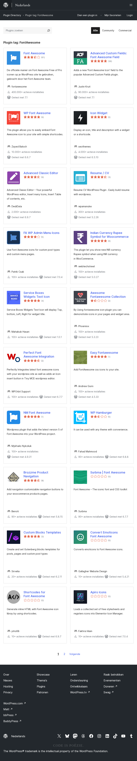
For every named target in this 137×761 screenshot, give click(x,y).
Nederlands (18, 736)
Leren (73, 674)
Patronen (42, 692)
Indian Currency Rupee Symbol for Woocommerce (109, 234)
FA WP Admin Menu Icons (41, 233)
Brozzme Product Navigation (36, 474)
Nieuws (7, 680)
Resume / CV (99, 173)
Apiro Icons (98, 592)
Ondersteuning (79, 680)
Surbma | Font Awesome (107, 472)
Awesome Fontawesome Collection (108, 294)
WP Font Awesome (37, 113)
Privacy (8, 692)
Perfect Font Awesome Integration (39, 354)
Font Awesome (34, 53)
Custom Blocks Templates (42, 532)
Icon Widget (98, 113)
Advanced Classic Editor (41, 173)
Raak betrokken (113, 674)
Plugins (41, 686)
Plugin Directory (12, 15)
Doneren (110, 686)
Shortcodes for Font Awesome (34, 594)
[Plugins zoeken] (48, 30)
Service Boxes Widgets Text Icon (37, 294)
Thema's (42, 680)
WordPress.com (14, 703)
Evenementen (112, 680)
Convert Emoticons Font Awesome (104, 534)
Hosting (8, 686)
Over (6, 674)
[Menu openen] (131, 5)
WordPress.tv (80, 692)
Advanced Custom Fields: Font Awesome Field (108, 55)
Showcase (43, 674)
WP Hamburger (101, 412)
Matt (8, 709)
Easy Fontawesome (104, 352)
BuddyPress (12, 721)
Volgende (74, 654)
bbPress (10, 715)
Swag (109, 692)
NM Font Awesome (37, 412)
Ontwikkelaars (79, 686)
